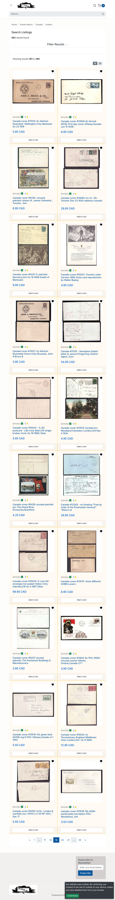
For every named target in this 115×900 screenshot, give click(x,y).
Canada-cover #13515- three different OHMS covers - (81, 582)
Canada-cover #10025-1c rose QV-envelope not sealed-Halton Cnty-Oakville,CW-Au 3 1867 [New (31, 584)
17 (45, 840)
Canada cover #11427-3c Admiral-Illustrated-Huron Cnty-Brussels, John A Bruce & (33, 354)
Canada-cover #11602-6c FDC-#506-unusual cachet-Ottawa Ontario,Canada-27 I (81, 660)
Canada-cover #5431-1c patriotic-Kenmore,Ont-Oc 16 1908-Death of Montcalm (31, 277)
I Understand (72, 896)
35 (79, 840)
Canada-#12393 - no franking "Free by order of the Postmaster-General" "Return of (81, 507)
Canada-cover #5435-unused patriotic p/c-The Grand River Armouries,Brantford (33, 507)
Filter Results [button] (56, 44)
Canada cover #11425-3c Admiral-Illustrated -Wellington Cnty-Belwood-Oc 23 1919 (33, 124)
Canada (39, 24)
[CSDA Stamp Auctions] (25, 5)
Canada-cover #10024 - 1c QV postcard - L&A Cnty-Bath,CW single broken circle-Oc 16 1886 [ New (32, 430)
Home (14, 24)
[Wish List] (52, 71)
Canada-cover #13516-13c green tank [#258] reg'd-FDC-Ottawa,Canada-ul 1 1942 (33, 737)
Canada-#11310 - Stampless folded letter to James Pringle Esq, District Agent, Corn (79, 354)
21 (68, 840)
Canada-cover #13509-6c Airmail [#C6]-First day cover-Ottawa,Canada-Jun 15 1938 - (81, 124)
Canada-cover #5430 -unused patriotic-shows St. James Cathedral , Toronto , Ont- (32, 200)
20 (62, 840)
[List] (100, 63)
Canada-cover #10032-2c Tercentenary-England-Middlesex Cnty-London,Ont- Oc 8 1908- (78, 737)
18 (50, 840)
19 (56, 840)
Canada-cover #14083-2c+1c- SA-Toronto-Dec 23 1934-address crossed (81, 199)
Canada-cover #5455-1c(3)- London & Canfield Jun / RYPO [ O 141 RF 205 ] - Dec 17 (33, 814)
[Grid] (95, 63)
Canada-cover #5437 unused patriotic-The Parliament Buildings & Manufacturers (32, 660)
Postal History (26, 24)
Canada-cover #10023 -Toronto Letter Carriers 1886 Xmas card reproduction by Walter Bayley (81, 277)
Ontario (49, 24)
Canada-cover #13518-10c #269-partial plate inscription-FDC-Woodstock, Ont (78, 814)
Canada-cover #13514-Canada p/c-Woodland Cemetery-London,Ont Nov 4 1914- (81, 430)
